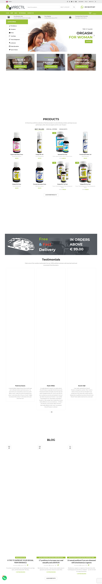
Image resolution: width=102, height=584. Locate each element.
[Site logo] (15, 7)
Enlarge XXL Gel (39, 154)
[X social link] (69, 1)
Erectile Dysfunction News (75, 557)
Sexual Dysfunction (20, 557)
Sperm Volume (59, 156)
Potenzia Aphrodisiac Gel (85, 154)
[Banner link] (20, 62)
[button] (30, 35)
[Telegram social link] (76, 1)
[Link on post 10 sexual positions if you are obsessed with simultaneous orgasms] (81, 501)
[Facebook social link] (67, 1)
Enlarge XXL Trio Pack (62, 184)
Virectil (22, 565)
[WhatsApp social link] (74, 1)
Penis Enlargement (40, 156)
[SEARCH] (74, 7)
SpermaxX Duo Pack (62, 154)
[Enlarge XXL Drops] (16, 172)
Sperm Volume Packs (67, 156)
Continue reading (20, 572)
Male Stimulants (85, 156)
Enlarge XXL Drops (16, 184)
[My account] (95, 1)
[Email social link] (72, 1)
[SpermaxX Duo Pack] (62, 142)
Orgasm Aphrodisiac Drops (16, 154)
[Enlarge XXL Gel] (39, 142)
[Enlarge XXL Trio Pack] (62, 172)
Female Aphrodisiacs (16, 156)
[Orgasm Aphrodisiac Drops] (16, 142)
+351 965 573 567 (89, 7)
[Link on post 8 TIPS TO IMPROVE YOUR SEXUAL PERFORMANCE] (20, 501)
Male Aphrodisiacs (39, 186)
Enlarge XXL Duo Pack (85, 184)
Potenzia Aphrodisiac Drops (39, 184)
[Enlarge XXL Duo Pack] (85, 172)
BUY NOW (88, 41)
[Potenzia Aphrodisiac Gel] (85, 142)
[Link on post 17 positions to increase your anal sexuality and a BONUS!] (51, 501)
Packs (54, 156)
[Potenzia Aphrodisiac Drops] (39, 172)
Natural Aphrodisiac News (45, 557)
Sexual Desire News (55, 557)
